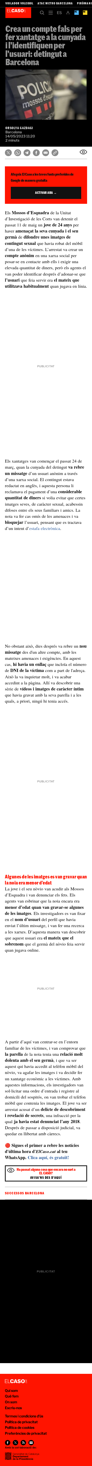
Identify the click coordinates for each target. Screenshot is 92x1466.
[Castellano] (59, 13)
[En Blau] (76, 13)
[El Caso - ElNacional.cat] (16, 1381)
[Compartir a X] (8, 152)
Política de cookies (19, 1427)
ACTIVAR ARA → (46, 192)
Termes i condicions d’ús (24, 1416)
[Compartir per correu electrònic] (45, 152)
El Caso (18, 12)
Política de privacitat (21, 1422)
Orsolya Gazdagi (19, 128)
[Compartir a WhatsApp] (17, 152)
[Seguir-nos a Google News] (31, 1442)
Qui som (11, 1390)
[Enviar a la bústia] (83, 152)
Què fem (12, 1396)
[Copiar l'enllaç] (55, 152)
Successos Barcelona (25, 1193)
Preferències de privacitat (26, 1433)
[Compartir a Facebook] (36, 152)
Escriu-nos (13, 1408)
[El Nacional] (85, 13)
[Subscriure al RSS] (23, 1442)
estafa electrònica (44, 528)
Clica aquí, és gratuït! (48, 1157)
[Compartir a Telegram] (27, 152)
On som (11, 1402)
